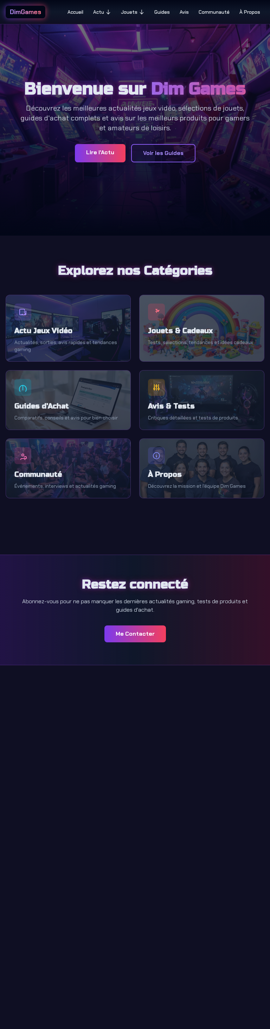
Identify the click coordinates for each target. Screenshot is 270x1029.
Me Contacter (135, 633)
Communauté (214, 12)
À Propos (249, 12)
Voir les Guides (163, 153)
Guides (162, 12)
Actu (98, 12)
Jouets (129, 12)
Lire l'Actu (100, 152)
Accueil (75, 12)
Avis (184, 12)
